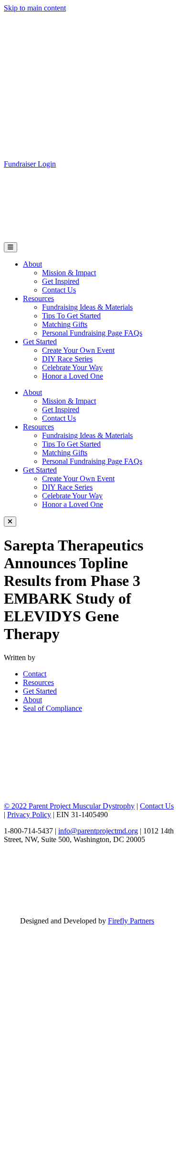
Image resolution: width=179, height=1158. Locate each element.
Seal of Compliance (52, 708)
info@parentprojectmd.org (98, 831)
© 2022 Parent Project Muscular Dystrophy (69, 806)
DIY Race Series (67, 359)
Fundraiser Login (30, 164)
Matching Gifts (64, 324)
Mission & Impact (69, 273)
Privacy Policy (29, 814)
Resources (38, 298)
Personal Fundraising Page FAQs (92, 333)
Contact (34, 674)
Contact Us (59, 290)
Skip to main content (35, 8)
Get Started (40, 341)
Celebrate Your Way (72, 367)
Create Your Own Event (78, 350)
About (32, 264)
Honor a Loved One (72, 376)
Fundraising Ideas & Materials (87, 307)
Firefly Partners (131, 921)
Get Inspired (60, 281)
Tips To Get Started (71, 316)
